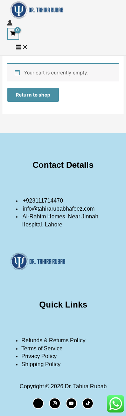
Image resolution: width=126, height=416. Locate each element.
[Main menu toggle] (21, 47)
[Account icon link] (10, 24)
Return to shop (33, 95)
